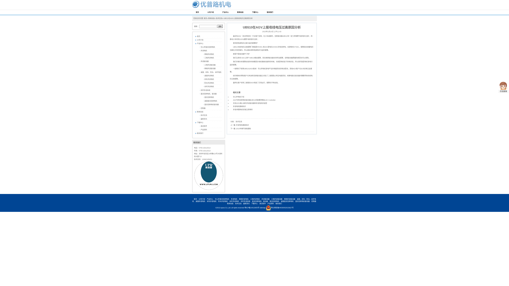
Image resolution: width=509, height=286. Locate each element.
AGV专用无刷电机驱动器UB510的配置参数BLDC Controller (254, 100)
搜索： (196, 26)
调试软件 (204, 126)
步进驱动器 (205, 61)
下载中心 (255, 12)
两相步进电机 (209, 54)
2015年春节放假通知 (243, 129)
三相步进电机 (209, 58)
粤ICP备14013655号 (252, 208)
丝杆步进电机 (209, 87)
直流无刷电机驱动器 (211, 105)
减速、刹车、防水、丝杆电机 (211, 72)
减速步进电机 (209, 76)
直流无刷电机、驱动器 (209, 94)
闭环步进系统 (205, 90)
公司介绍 (210, 12)
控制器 (203, 108)
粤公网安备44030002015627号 (282, 208)
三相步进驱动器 (210, 65)
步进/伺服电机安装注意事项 (243, 110)
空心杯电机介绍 (238, 97)
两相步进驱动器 (210, 69)
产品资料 (204, 130)
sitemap (263, 208)
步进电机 (204, 51)
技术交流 (219, 18)
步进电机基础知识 (239, 106)
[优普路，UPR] (211, 4)
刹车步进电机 (209, 79)
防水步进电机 (209, 83)
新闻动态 (240, 12)
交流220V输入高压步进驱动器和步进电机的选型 (250, 103)
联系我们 (270, 12)
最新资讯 (204, 119)
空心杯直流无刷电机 (208, 47)
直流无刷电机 (209, 97)
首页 (197, 12)
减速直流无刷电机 (210, 101)
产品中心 (225, 12)
